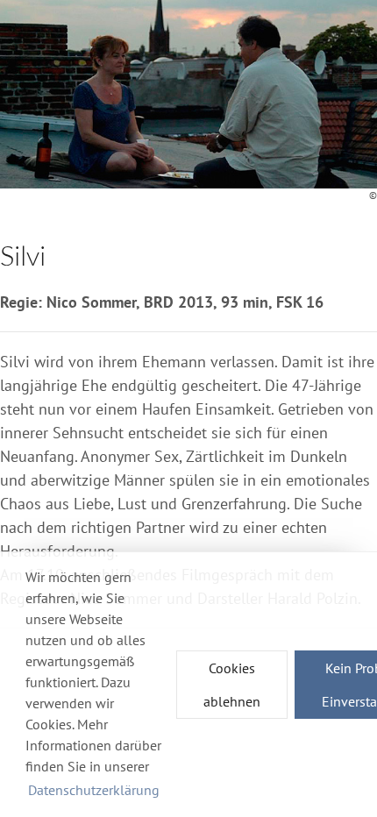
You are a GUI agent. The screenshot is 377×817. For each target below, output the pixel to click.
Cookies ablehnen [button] (231, 684)
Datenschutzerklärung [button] (94, 790)
